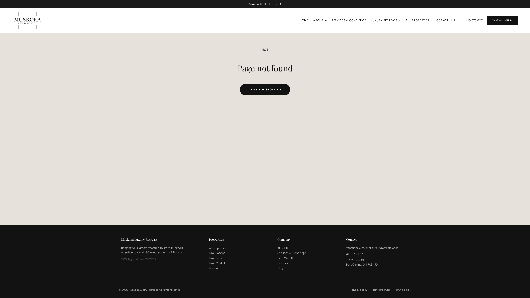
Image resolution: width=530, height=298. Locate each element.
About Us (283, 248)
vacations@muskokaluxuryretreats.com (372, 248)
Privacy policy (359, 289)
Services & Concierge (291, 253)
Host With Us (285, 258)
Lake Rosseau (218, 258)
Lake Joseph (217, 253)
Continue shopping (265, 89)
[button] (320, 20)
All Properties (217, 248)
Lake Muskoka (218, 263)
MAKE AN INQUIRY (502, 20)
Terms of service (381, 289)
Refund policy (403, 289)
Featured (214, 268)
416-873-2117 (474, 20)
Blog (280, 268)
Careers (282, 263)
